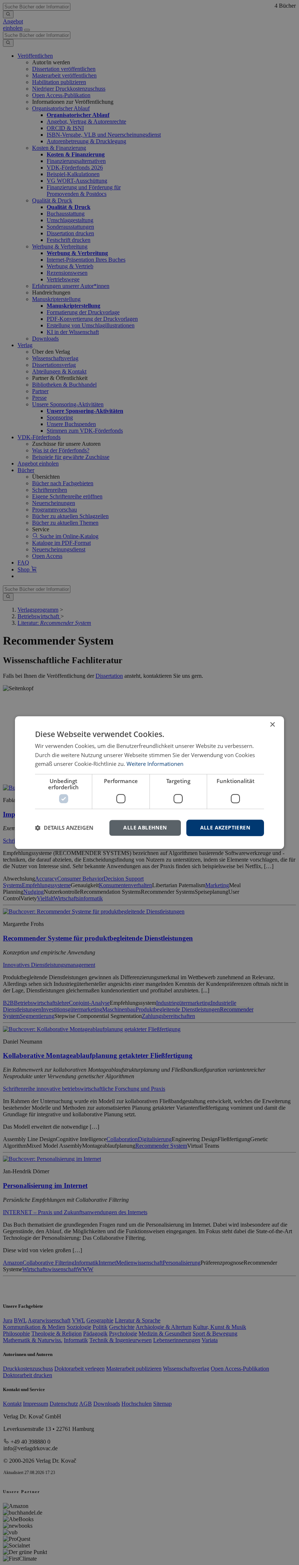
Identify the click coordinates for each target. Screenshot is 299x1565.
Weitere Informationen (155, 764)
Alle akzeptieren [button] (225, 827)
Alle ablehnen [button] (145, 827)
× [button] (272, 725)
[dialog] (149, 782)
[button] (64, 828)
